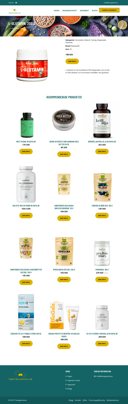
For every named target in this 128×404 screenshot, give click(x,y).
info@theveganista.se (111, 3)
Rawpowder (101, 40)
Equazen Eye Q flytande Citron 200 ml (26, 333)
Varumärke (79, 40)
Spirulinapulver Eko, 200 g (64, 269)
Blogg (95, 10)
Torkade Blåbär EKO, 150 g (102, 205)
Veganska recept (69, 10)
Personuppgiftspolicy (97, 400)
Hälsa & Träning (90, 40)
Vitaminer (69, 42)
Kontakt (78, 400)
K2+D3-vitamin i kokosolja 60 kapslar (102, 333)
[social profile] (16, 3)
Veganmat (84, 10)
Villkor (84, 400)
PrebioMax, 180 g (102, 269)
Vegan (56, 10)
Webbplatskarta (113, 400)
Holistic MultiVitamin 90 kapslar (26, 205)
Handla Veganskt (109, 10)
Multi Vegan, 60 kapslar (26, 141)
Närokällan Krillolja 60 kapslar (102, 141)
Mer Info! (72, 61)
